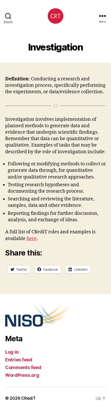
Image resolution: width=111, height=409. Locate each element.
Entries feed (18, 359)
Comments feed (23, 367)
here (32, 239)
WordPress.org (22, 375)
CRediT (28, 398)
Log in (11, 352)
